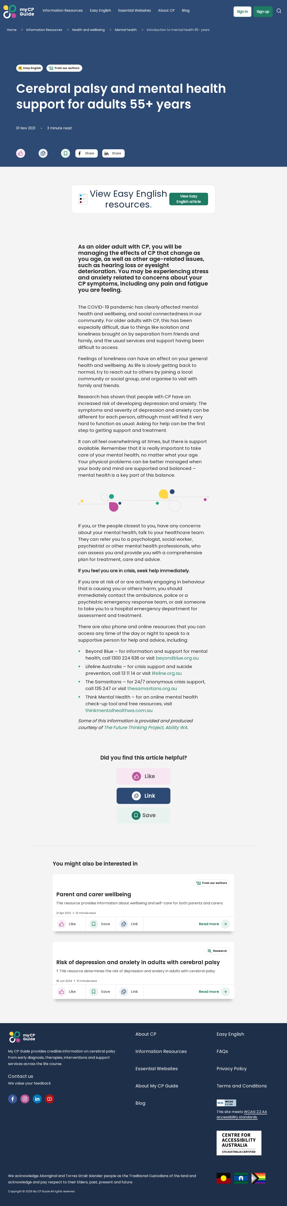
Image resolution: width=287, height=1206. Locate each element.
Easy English (230, 1034)
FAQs (222, 1051)
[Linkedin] (37, 1098)
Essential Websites (156, 1068)
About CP (145, 1034)
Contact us (20, 1076)
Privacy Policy (232, 1068)
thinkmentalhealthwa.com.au (118, 710)
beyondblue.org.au (177, 658)
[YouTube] (49, 1098)
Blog (140, 1103)
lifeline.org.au (167, 673)
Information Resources (161, 1051)
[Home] (18, 11)
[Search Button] (279, 11)
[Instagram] (24, 1098)
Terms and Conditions (242, 1086)
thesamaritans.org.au (152, 688)
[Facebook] (12, 1098)
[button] (27, 153)
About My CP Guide (156, 1086)
